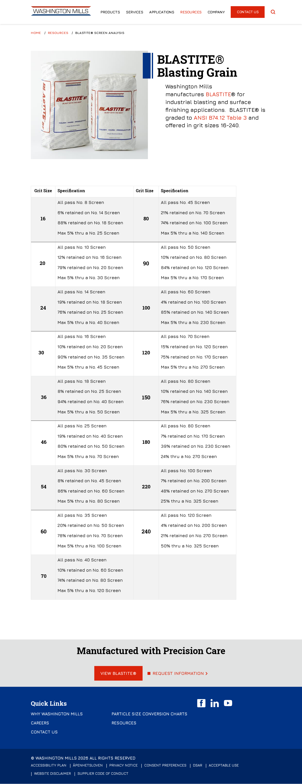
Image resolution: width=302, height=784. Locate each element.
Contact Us (247, 12)
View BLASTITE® (118, 673)
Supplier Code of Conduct (102, 773)
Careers (40, 723)
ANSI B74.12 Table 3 (220, 117)
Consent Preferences (165, 765)
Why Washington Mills (57, 714)
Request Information (178, 673)
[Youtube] (228, 703)
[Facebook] (201, 703)
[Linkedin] (215, 703)
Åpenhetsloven (88, 765)
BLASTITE (218, 94)
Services (134, 12)
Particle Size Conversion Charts (149, 714)
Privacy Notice (123, 765)
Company (216, 12)
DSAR (197, 765)
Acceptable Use (224, 765)
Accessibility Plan (48, 765)
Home (36, 33)
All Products (155, 22)
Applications (161, 12)
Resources (191, 12)
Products (110, 12)
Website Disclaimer (52, 773)
